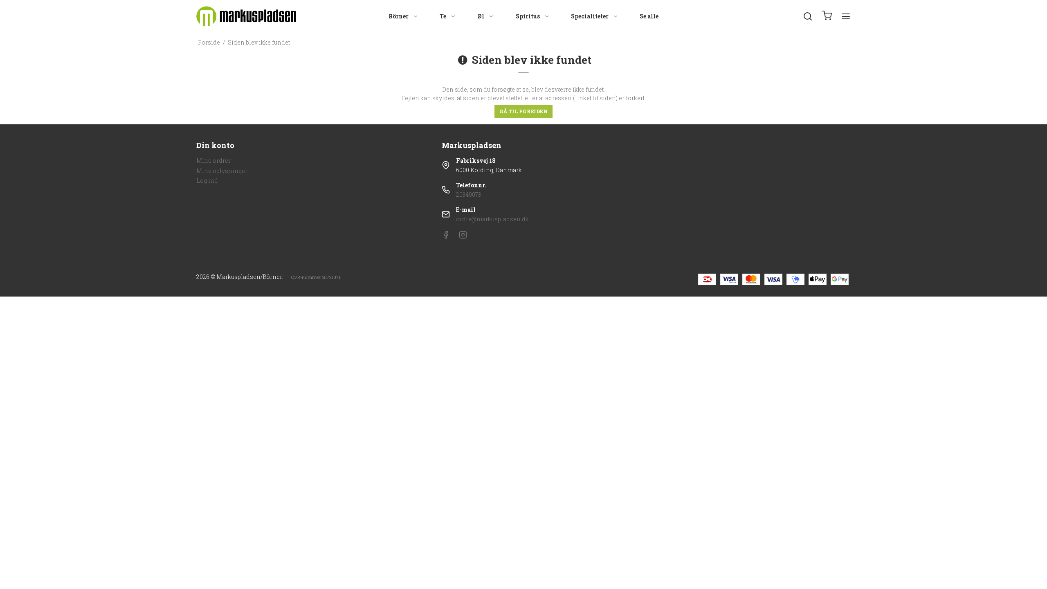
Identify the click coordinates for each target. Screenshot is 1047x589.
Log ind (207, 180)
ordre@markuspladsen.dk (492, 219)
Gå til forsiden (523, 111)
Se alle (649, 16)
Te (443, 16)
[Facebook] (446, 237)
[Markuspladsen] (246, 16)
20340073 (468, 194)
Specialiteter (590, 16)
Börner (399, 16)
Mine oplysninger (221, 171)
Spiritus (528, 16)
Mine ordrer (213, 160)
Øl (480, 16)
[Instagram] (463, 237)
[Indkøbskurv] (827, 16)
